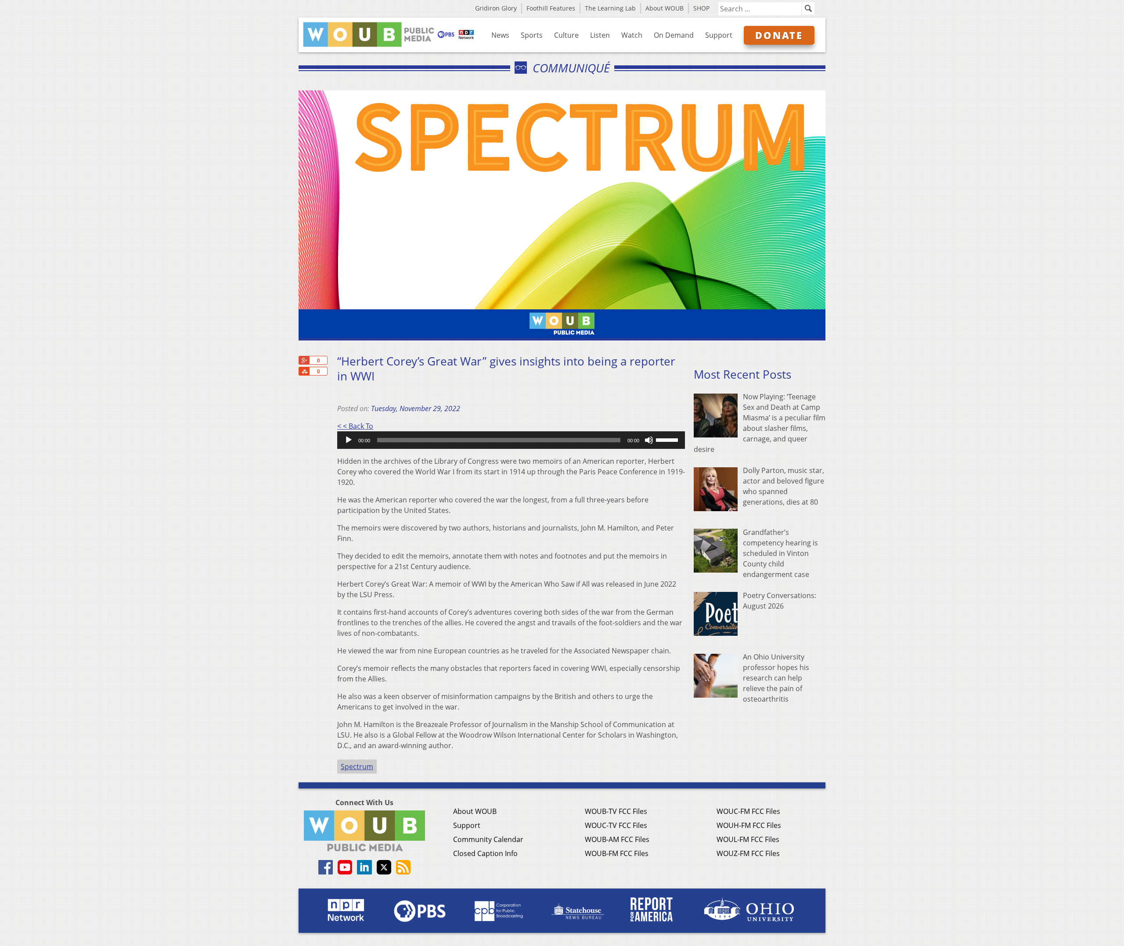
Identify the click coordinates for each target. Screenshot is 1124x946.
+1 (304, 360)
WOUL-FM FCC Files (748, 839)
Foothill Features (550, 8)
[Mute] (649, 440)
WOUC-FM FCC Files (748, 811)
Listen (600, 35)
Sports (532, 35)
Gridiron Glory (496, 8)
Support (718, 35)
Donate (779, 35)
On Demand (674, 35)
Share (304, 371)
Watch (631, 35)
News (500, 35)
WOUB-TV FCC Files (616, 811)
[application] (511, 440)
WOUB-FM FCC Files (616, 853)
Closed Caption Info (485, 853)
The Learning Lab (610, 8)
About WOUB (664, 8)
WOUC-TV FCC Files (616, 825)
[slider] (668, 439)
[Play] (348, 440)
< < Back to (355, 426)
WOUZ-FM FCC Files (748, 853)
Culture (566, 35)
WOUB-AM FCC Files (617, 839)
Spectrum (357, 766)
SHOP (701, 8)
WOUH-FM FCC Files (749, 825)
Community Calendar (488, 839)
